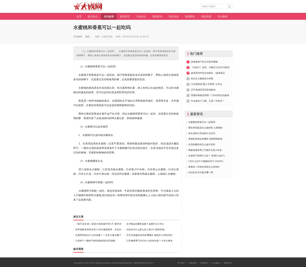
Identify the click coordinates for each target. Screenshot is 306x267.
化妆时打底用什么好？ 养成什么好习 (206, 155)
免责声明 (227, 263)
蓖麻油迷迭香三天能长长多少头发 (205, 150)
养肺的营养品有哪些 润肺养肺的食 (205, 139)
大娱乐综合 (107, 36)
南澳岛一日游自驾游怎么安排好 (204, 166)
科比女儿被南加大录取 (200, 78)
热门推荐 (196, 53)
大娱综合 (141, 16)
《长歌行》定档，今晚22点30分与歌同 (209, 67)
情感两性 (190, 16)
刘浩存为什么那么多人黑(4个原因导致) (145, 229)
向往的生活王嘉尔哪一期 (200, 172)
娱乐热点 (93, 16)
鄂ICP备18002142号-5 (144, 263)
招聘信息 (193, 263)
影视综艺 (125, 16)
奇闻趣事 (109, 16)
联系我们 (204, 263)
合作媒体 (216, 263)
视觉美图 (206, 16)
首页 (79, 16)
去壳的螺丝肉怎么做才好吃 (201, 144)
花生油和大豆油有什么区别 (201, 133)
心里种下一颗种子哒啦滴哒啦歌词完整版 (95, 240)
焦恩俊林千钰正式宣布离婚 (203, 61)
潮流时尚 (157, 16)
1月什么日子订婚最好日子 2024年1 (205, 161)
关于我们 (181, 263)
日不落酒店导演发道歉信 (202, 89)
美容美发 (174, 16)
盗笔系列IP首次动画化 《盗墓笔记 (206, 73)
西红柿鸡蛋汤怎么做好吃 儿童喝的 (205, 127)
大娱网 (87, 6)
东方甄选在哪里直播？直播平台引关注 (145, 224)
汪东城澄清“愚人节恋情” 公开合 (205, 84)
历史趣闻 (222, 16)
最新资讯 (196, 114)
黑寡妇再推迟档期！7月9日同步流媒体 (208, 95)
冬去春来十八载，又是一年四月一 (206, 101)
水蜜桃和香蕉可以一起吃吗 (201, 122)
